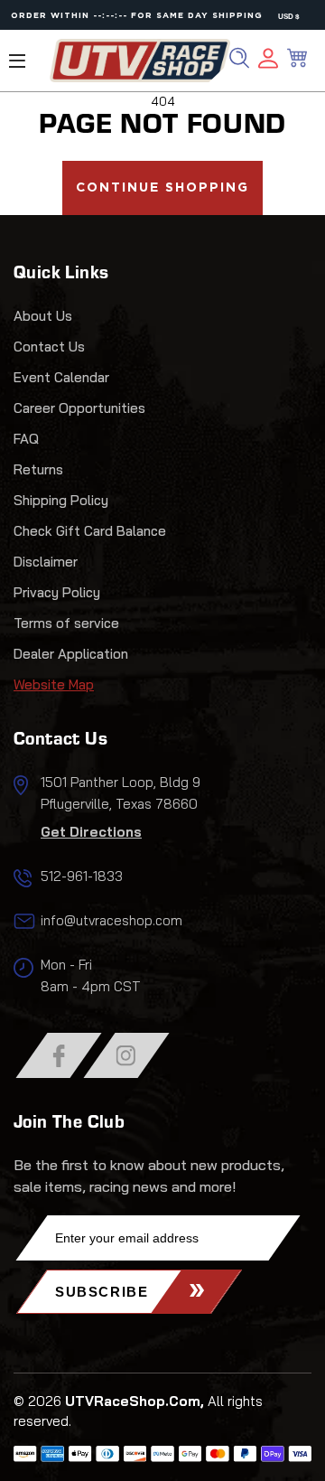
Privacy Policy (57, 592)
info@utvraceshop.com (111, 920)
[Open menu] (17, 61)
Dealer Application (71, 653)
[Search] (239, 58)
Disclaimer (46, 561)
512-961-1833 (82, 876)
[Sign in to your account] (268, 61)
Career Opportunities (79, 408)
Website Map (54, 684)
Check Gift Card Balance (90, 530)
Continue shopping (162, 188)
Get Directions (91, 831)
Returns (38, 469)
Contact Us (49, 346)
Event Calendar (61, 377)
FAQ (26, 438)
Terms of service (66, 623)
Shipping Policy (61, 500)
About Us (43, 315)
